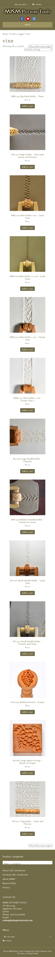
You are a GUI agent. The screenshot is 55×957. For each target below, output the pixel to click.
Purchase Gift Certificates (15, 874)
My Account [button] (20, 4)
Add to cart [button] (27, 106)
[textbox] (27, 864)
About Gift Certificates (14, 870)
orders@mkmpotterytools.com (17, 920)
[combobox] (27, 862)
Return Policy (9, 883)
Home (5, 34)
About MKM (9, 879)
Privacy (6, 887)
